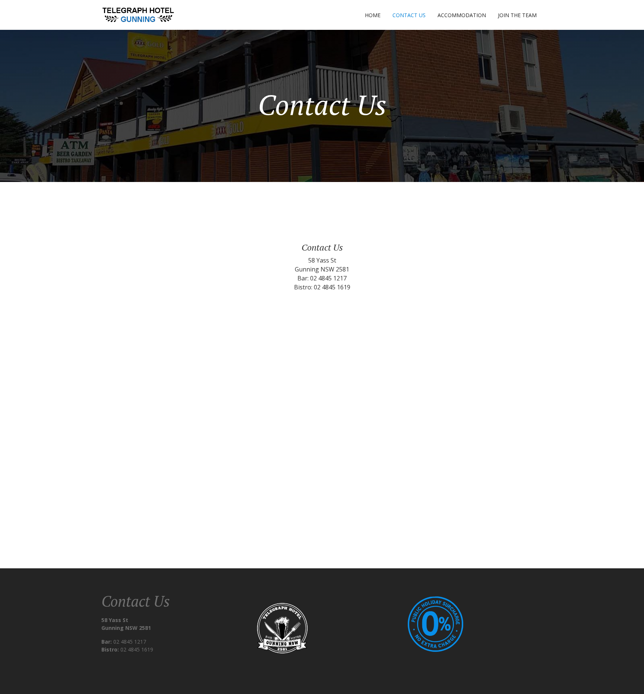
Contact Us (409, 15)
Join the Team (517, 15)
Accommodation (462, 15)
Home (373, 15)
